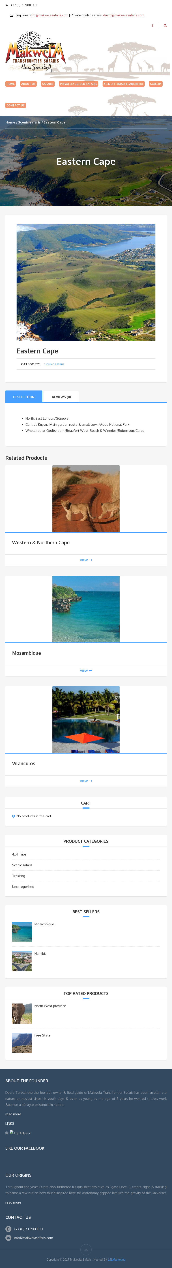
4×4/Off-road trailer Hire (124, 84)
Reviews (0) (61, 397)
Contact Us (15, 105)
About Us (28, 84)
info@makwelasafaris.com (49, 15)
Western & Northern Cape (41, 542)
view (84, 560)
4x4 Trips (19, 854)
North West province (50, 1006)
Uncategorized (23, 886)
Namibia (40, 953)
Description (23, 397)
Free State (42, 1035)
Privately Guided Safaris (78, 84)
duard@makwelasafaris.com (123, 15)
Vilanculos (23, 763)
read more (13, 1114)
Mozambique (26, 653)
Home (10, 84)
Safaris (48, 84)
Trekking (18, 876)
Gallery (155, 84)
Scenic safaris (29, 122)
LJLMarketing (116, 1259)
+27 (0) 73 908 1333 (28, 1229)
